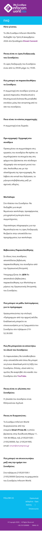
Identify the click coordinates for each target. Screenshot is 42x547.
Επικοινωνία (33, 509)
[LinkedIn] (12, 504)
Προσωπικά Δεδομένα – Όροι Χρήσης (32, 501)
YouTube (21, 376)
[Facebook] (5, 504)
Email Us (35, 525)
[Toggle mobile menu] (37, 5)
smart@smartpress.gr (19, 445)
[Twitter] (8, 504)
